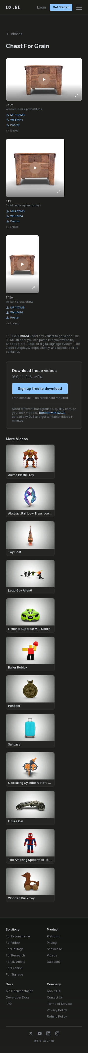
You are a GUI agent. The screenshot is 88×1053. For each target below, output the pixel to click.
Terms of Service (59, 1004)
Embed (14, 130)
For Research (15, 955)
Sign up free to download (40, 388)
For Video (13, 942)
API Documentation (19, 991)
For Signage (14, 974)
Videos (52, 955)
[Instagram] (57, 1033)
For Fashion (14, 968)
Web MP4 (16, 119)
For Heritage (15, 949)
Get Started (61, 7)
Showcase (54, 949)
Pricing (52, 942)
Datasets (53, 962)
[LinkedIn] (48, 1033)
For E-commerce (18, 936)
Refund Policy (57, 1016)
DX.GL (13, 7)
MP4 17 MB (17, 115)
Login (41, 7)
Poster (14, 125)
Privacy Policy (57, 1010)
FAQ (9, 1004)
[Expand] (76, 95)
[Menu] (79, 7)
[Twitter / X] (31, 1033)
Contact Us (55, 997)
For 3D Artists (15, 962)
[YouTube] (40, 1033)
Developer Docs (18, 997)
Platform (53, 936)
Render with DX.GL (52, 413)
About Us (53, 991)
